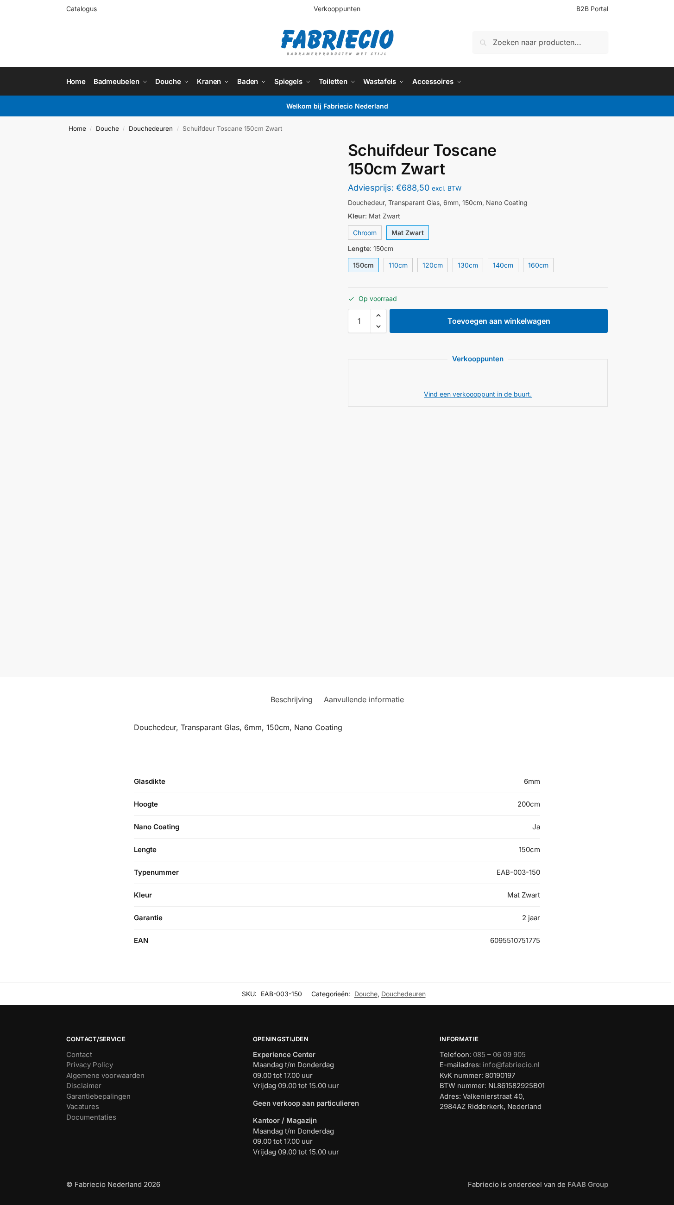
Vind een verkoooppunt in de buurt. (478, 394)
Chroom (365, 233)
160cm (538, 265)
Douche (107, 128)
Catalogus (81, 9)
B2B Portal (592, 9)
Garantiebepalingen (98, 1096)
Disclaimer (83, 1085)
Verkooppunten (337, 9)
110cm (398, 265)
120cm (432, 265)
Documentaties (91, 1117)
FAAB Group (587, 1184)
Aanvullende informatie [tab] (364, 699)
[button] (378, 315)
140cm (503, 265)
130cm (468, 265)
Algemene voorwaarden (105, 1075)
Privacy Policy (89, 1064)
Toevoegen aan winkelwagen (498, 321)
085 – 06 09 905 (499, 1054)
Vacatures (82, 1106)
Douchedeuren (151, 128)
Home (77, 128)
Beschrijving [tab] (292, 699)
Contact (79, 1054)
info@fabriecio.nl (511, 1064)
